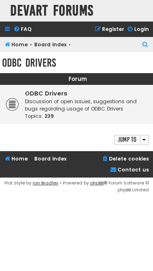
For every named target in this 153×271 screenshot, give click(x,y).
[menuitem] (22, 29)
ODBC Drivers (29, 62)
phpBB (97, 183)
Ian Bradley (45, 183)
